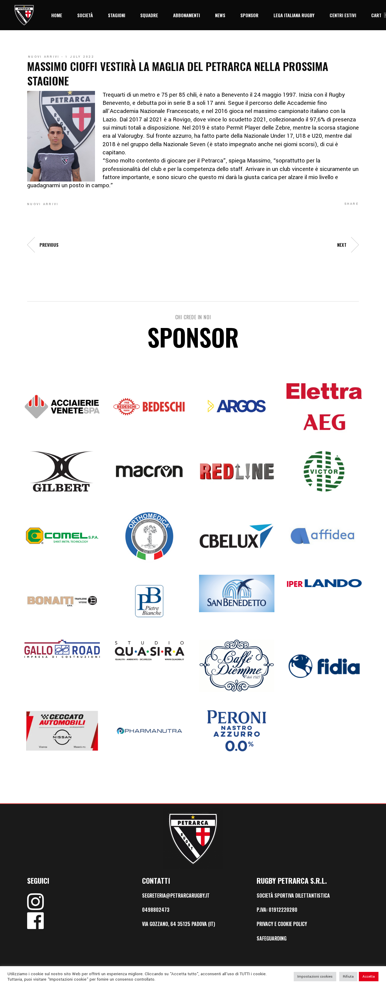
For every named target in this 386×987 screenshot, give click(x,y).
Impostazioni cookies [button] (315, 976)
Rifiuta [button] (348, 976)
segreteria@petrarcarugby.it (176, 895)
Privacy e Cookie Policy (282, 924)
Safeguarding (271, 938)
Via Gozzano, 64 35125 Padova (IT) (178, 924)
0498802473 (155, 909)
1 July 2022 (79, 57)
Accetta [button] (368, 976)
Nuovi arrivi (44, 57)
